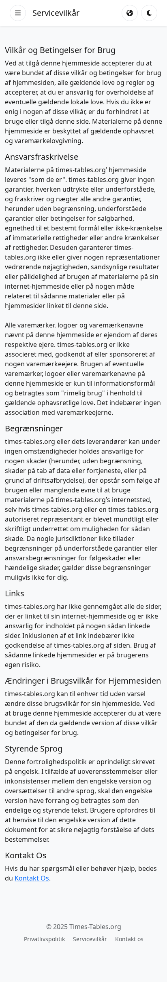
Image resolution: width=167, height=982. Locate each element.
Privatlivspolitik (44, 939)
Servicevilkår (90, 939)
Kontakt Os (32, 878)
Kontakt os (129, 939)
